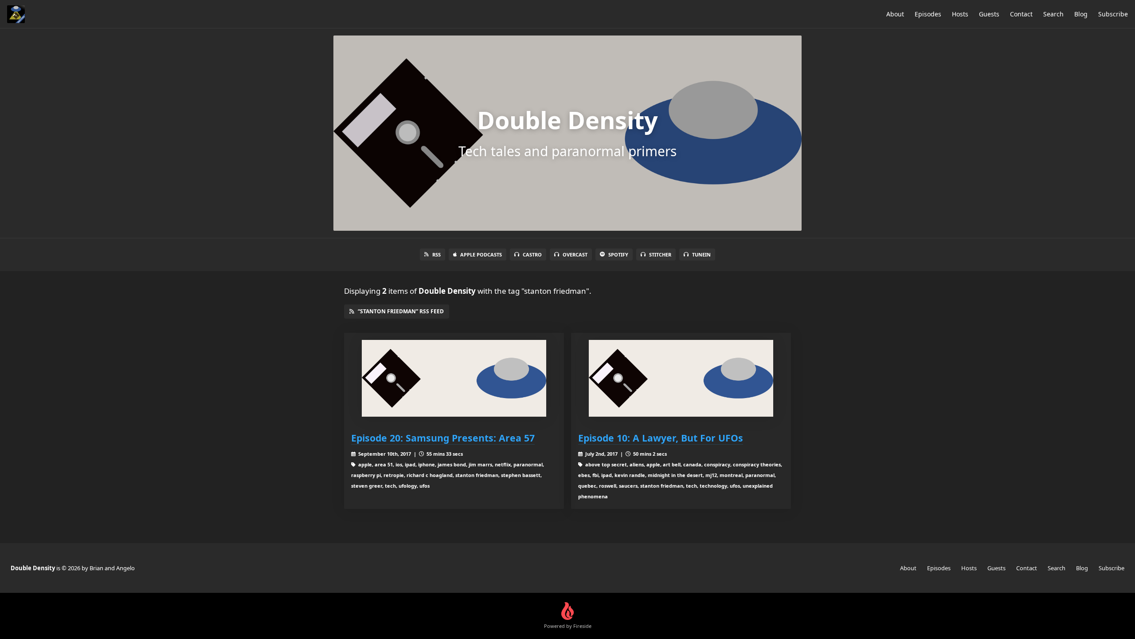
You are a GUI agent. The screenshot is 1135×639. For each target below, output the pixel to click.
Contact (1021, 14)
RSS (436, 254)
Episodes (928, 14)
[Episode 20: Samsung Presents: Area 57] (454, 378)
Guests (989, 14)
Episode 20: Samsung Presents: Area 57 (443, 437)
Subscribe (1113, 14)
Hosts (960, 14)
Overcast (575, 254)
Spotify (618, 254)
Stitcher (660, 254)
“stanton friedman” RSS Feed (401, 311)
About (895, 14)
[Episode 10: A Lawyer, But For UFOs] (681, 378)
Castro (532, 254)
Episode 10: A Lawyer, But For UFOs (660, 437)
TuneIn (701, 254)
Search (1053, 14)
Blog (1081, 14)
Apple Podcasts (481, 254)
